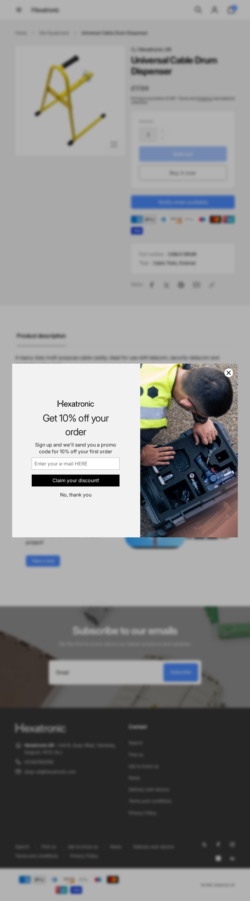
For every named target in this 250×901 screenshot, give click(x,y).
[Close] (228, 373)
